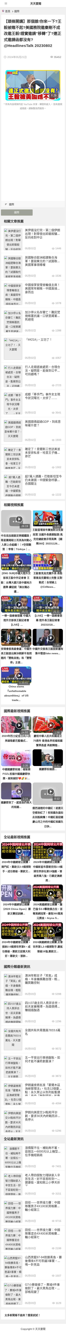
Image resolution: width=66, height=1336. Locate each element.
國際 (16, 11)
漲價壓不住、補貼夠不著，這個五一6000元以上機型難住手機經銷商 (43, 1151)
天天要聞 (35, 3)
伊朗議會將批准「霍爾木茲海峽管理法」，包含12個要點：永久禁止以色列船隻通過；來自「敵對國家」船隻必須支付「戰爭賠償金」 (42, 1092)
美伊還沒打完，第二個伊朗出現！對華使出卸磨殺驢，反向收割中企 (42, 234)
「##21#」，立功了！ (38, 339)
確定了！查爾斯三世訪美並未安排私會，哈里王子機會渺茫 (42, 453)
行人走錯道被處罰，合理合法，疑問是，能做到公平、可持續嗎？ (42, 370)
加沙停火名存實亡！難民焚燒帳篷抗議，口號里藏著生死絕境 (42, 316)
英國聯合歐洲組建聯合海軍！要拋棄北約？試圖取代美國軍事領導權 (42, 261)
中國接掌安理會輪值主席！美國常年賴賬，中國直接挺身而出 (42, 288)
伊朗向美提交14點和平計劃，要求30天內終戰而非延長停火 (42, 1116)
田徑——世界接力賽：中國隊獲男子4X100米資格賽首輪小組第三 (42, 1206)
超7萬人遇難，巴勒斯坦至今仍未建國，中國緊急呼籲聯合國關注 (43, 480)
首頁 (7, 11)
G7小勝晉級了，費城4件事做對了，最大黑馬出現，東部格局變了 (42, 1288)
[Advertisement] (33, 145)
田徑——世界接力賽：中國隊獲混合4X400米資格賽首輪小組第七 (42, 1233)
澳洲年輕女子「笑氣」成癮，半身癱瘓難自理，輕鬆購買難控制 (42, 979)
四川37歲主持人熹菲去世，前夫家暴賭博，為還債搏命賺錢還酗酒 (42, 1006)
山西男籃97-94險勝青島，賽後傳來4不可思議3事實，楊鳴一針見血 (43, 1261)
